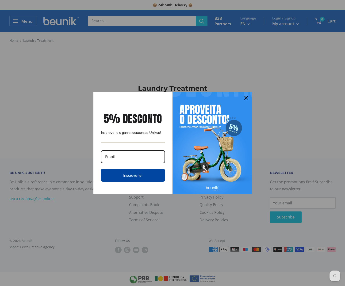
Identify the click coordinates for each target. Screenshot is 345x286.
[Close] (246, 97)
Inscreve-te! (132, 175)
